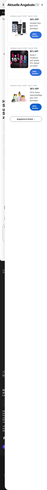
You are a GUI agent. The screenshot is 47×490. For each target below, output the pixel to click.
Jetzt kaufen (35, 35)
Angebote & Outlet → (26, 119)
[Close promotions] (42, 4)
